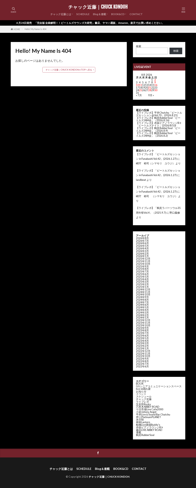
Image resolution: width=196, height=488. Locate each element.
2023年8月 (142, 330)
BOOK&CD (117, 14)
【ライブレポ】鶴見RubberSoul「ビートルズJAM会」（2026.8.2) (158, 134)
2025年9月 (142, 266)
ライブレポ (142, 401)
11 (140, 85)
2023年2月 (142, 345)
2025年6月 (142, 274)
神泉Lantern (143, 422)
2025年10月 (143, 263)
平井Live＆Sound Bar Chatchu (153, 414)
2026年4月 (142, 248)
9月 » (151, 95)
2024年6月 (142, 304)
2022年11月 (143, 353)
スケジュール (144, 396)
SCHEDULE (82, 14)
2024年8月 (142, 299)
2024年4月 (142, 309)
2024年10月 (143, 294)
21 (149, 87)
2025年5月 (142, 276)
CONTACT (136, 14)
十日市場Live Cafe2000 (149, 409)
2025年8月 (142, 268)
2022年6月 (142, 366)
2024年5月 (142, 307)
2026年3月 (142, 251)
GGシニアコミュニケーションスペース (159, 386)
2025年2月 (142, 284)
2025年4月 (142, 279)
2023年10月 (143, 325)
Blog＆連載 (99, 14)
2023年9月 (142, 328)
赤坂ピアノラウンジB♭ (150, 427)
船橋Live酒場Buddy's (148, 424)
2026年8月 (142, 238)
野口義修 (175, 212)
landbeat (141, 179)
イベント (141, 393)
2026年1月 (142, 256)
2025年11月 (143, 261)
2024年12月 (143, 289)
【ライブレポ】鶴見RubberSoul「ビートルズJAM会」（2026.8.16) (158, 119)
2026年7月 (142, 240)
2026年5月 (142, 245)
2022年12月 (143, 351)
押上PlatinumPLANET (148, 417)
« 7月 (139, 95)
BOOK (140, 383)
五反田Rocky (143, 404)
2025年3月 (142, 281)
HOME (17, 29)
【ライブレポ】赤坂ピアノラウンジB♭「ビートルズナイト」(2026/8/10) (159, 124)
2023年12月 (143, 320)
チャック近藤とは (60, 14)
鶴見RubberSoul (145, 435)
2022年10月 (143, 356)
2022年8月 (142, 361)
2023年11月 (143, 322)
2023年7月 (142, 333)
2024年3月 (142, 312)
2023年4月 (142, 340)
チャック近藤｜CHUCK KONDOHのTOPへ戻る (69, 69)
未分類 (140, 419)
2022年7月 (142, 363)
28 (149, 90)
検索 (138, 46)
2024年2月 (142, 315)
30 (155, 90)
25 (140, 90)
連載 (138, 432)
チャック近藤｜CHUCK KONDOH (98, 7)
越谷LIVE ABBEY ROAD (149, 430)
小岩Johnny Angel (146, 411)
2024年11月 (143, 292)
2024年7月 (142, 302)
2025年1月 (142, 286)
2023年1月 (142, 348)
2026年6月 (142, 243)
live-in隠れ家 (143, 388)
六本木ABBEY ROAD (147, 406)
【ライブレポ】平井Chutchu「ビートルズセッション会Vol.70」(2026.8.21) (159, 114)
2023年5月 (142, 338)
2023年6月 (142, 335)
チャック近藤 (144, 399)
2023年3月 (142, 343)
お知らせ (141, 391)
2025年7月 (142, 271)
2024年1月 (142, 317)
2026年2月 (142, 253)
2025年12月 (143, 258)
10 (137, 85)
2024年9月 (142, 297)
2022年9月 (142, 358)
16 (155, 85)
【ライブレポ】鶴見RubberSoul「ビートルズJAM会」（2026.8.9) (158, 129)
